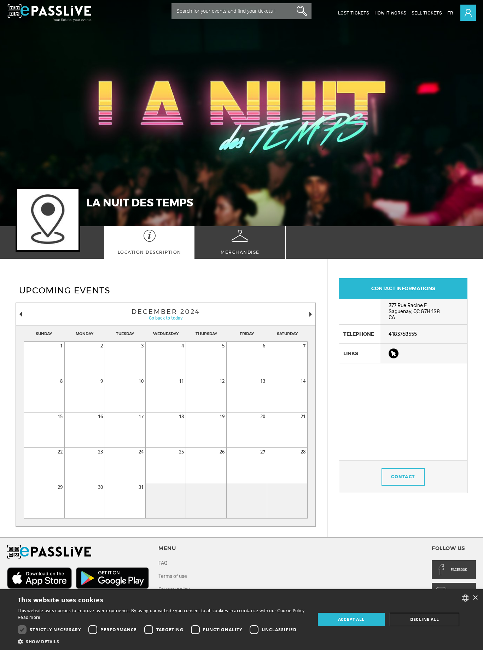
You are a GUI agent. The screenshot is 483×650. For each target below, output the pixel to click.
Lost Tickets (353, 13)
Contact (403, 476)
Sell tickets (427, 13)
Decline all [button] (424, 619)
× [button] (475, 598)
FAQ (162, 563)
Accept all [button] (351, 619)
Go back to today (166, 318)
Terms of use (172, 576)
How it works (390, 13)
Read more (29, 617)
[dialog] (241, 619)
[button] (162, 641)
